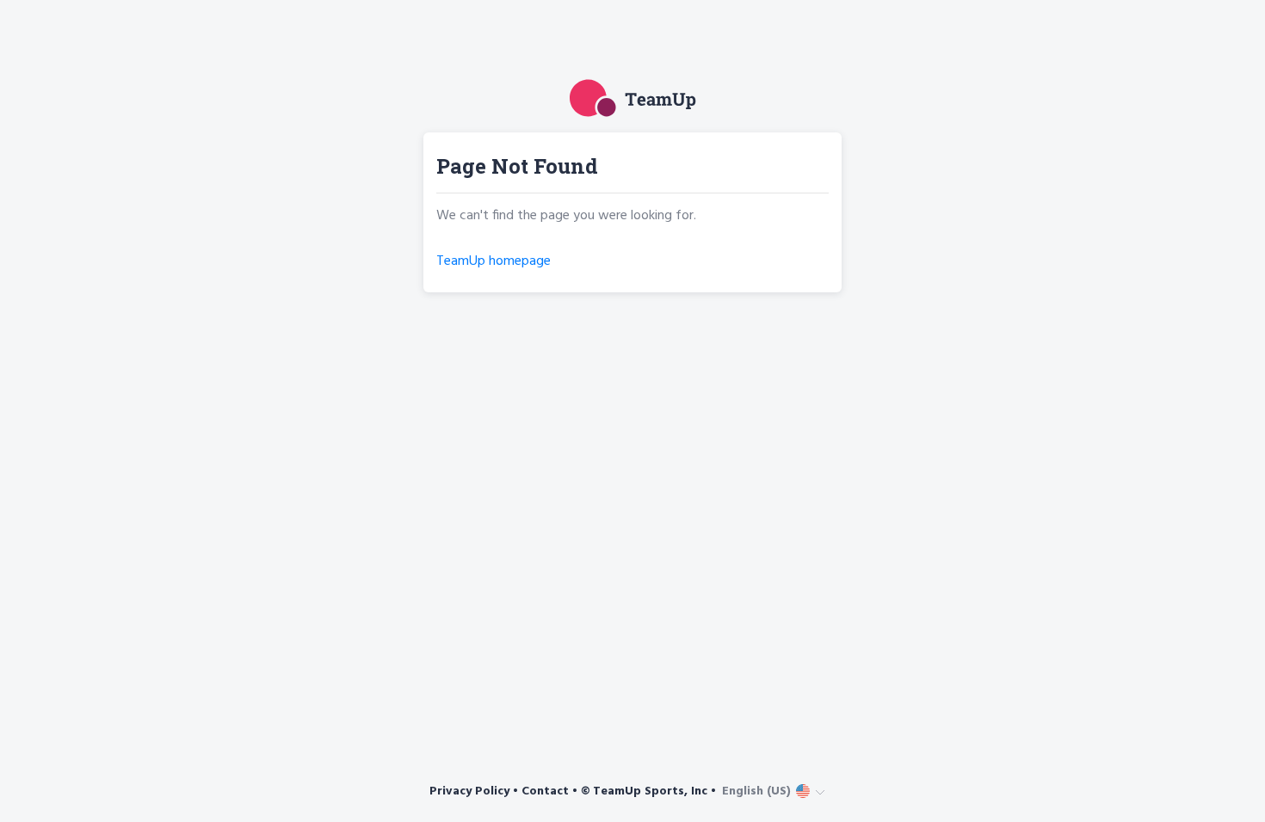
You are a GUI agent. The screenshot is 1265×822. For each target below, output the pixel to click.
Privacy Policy (469, 791)
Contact (545, 791)
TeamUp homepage (493, 261)
